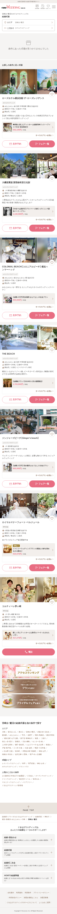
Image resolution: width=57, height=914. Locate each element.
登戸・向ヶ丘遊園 (36, 754)
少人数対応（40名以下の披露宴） (13, 776)
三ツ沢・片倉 (18, 748)
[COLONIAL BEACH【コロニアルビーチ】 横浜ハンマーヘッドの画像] (28, 250)
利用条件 (28, 893)
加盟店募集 (44, 898)
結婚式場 (38, 817)
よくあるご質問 (44, 902)
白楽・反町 (28, 748)
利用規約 (19, 893)
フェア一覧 (44, 144)
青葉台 (48, 745)
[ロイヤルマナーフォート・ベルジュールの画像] (28, 505)
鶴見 (36, 738)
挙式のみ (36, 779)
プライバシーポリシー (41, 893)
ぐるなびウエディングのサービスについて (22, 902)
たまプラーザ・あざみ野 (35, 745)
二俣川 (43, 738)
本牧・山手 (42, 751)
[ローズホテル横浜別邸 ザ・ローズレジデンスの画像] (28, 81)
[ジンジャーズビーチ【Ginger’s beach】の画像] (28, 421)
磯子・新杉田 (19, 745)
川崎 (3, 732)
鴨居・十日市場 (40, 748)
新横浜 (17, 741)
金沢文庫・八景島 (21, 754)
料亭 (23, 763)
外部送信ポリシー (15, 898)
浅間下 (30, 735)
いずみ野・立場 (7, 751)
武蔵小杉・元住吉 (43, 732)
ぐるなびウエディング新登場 (12, 785)
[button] (28, 840)
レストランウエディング (11, 763)
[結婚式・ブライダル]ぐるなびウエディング (17, 817)
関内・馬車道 (39, 735)
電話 (30, 652)
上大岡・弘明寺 (7, 745)
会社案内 (11, 893)
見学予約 (17, 144)
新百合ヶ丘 (12, 732)
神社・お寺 (40, 763)
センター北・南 (37, 741)
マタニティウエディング (11, 782)
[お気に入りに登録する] (52, 94)
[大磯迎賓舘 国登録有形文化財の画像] (28, 165)
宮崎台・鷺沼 (30, 732)
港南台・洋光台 (7, 754)
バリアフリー (27, 782)
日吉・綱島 (26, 741)
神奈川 (47, 817)
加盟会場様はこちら (31, 898)
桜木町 (17, 751)
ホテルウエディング (9, 767)
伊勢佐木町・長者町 (29, 751)
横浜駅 (4, 735)
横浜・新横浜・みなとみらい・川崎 (13, 819)
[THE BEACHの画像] (28, 337)
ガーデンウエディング (43, 776)
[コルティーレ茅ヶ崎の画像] (28, 589)
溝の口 (21, 732)
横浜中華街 (50, 735)
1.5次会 (30, 776)
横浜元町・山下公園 (11, 738)
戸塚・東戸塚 (6, 748)
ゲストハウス (24, 767)
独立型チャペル (24, 779)
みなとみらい (14, 735)
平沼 (23, 735)
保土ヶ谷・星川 (7, 741)
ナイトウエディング (9, 779)
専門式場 (31, 763)
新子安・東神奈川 (26, 738)
